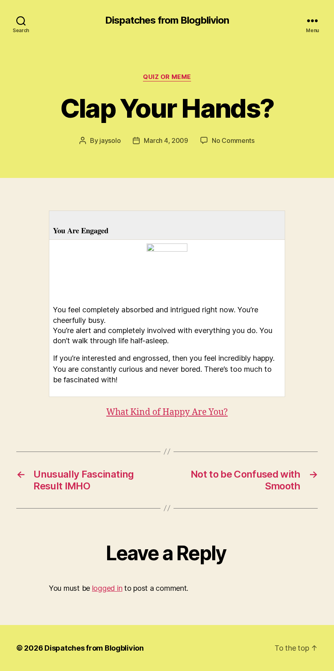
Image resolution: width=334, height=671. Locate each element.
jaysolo (110, 140)
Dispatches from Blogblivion (167, 20)
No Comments (233, 140)
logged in (107, 588)
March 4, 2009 (166, 140)
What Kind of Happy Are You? (167, 412)
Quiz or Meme (167, 77)
